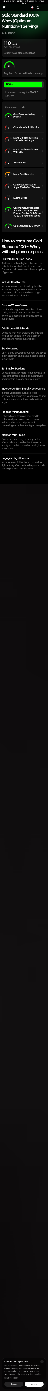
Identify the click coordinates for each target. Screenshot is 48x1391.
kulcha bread (17, 198)
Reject (13, 1384)
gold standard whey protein (21, 115)
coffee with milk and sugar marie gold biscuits (24, 186)
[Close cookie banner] (42, 1361)
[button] (44, 7)
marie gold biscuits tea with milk (23, 150)
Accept (34, 1384)
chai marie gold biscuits (23, 127)
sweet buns (17, 163)
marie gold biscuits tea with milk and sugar (23, 139)
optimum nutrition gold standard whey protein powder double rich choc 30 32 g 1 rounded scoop (24, 212)
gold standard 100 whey (24, 226)
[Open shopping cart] (38, 7)
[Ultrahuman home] (4, 7)
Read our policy (11, 1378)
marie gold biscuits (21, 174)
